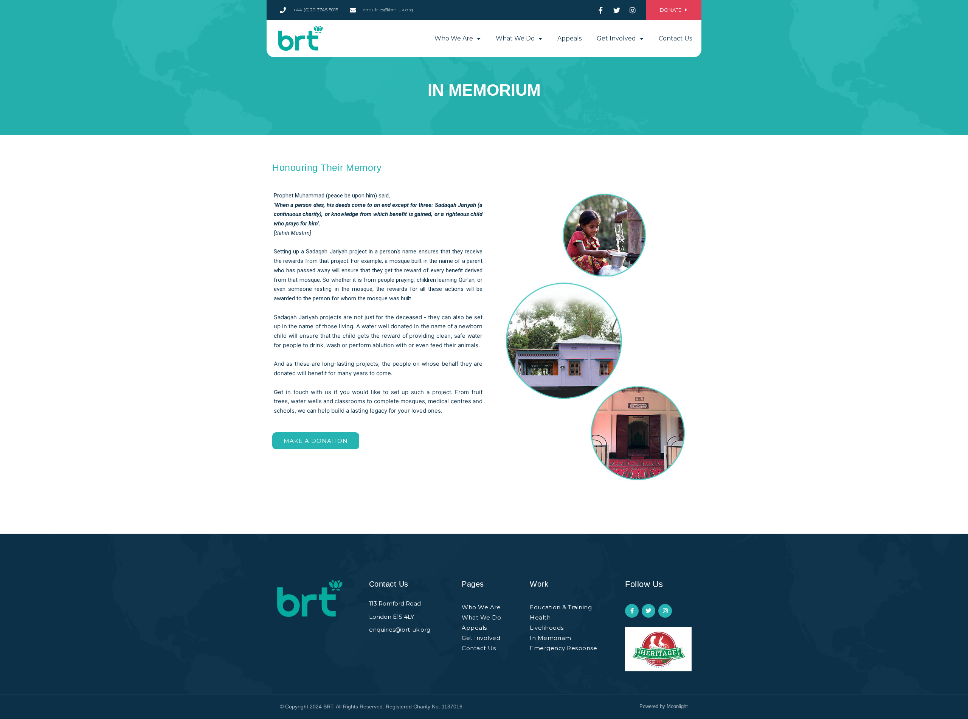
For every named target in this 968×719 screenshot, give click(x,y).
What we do (515, 38)
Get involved (616, 38)
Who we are (453, 38)
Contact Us (675, 38)
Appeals (569, 38)
